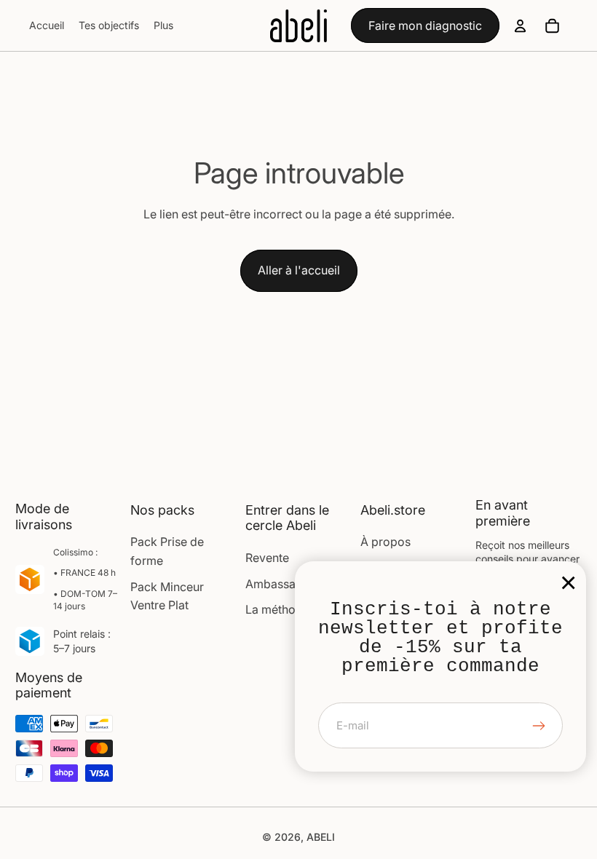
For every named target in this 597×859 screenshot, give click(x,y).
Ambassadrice (284, 584)
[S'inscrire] (538, 725)
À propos (385, 541)
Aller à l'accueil (299, 270)
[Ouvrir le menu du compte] (520, 25)
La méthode (277, 609)
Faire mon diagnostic (425, 25)
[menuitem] (163, 25)
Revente (267, 557)
